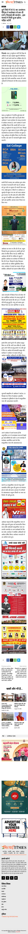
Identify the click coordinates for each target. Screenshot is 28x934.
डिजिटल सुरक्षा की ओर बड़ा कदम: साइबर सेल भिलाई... (20, 705)
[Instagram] (7, 878)
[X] (11, 27)
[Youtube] (16, 878)
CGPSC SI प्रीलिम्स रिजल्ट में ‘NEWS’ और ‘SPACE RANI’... (7, 724)
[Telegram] (18, 27)
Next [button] (26, 797)
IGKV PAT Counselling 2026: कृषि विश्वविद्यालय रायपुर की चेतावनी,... (7, 706)
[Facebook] (8, 27)
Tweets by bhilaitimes (10, 916)
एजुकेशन (3, 6)
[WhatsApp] (15, 27)
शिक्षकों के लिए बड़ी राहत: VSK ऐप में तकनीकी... (19, 724)
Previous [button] (3, 797)
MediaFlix (18, 932)
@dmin (4, 23)
